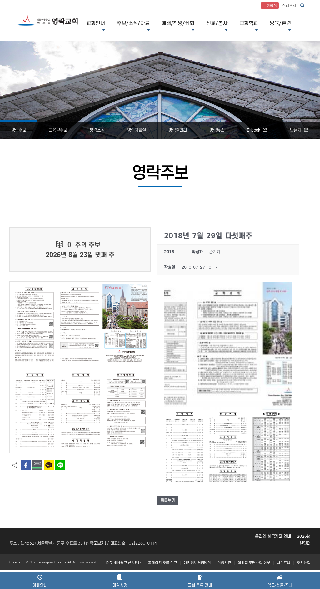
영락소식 (97, 130)
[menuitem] (124, 563)
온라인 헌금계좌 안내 (273, 536)
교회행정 (270, 5)
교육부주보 (58, 130)
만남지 (296, 130)
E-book (254, 130)
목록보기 (167, 500)
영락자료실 (136, 130)
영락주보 (18, 130)
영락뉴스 (216, 130)
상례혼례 (289, 5)
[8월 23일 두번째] (80, 410)
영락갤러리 (177, 130)
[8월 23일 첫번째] (80, 324)
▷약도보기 (95, 543)
